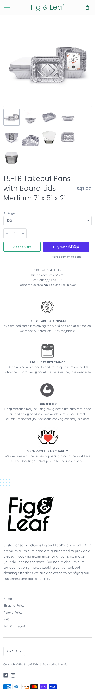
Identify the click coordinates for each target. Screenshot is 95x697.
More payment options (66, 256)
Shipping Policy (14, 605)
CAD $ (12, 651)
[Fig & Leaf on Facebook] (5, 675)
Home (7, 599)
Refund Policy (13, 613)
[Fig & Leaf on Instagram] (13, 675)
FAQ (6, 619)
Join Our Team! (14, 626)
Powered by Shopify (55, 664)
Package (9, 213)
